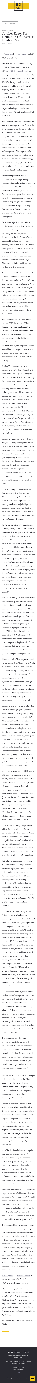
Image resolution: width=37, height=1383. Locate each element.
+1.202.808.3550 (18, 1367)
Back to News (10, 24)
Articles (4, 43)
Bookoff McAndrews (19, 6)
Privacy (19, 1378)
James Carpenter (21, 54)
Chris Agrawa (9, 54)
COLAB (20, 1357)
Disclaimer (27, 1378)
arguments (9, 248)
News (10, 43)
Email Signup (10, 1378)
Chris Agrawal (7, 1275)
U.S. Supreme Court (18, 71)
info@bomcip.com (18, 1369)
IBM (29, 573)
